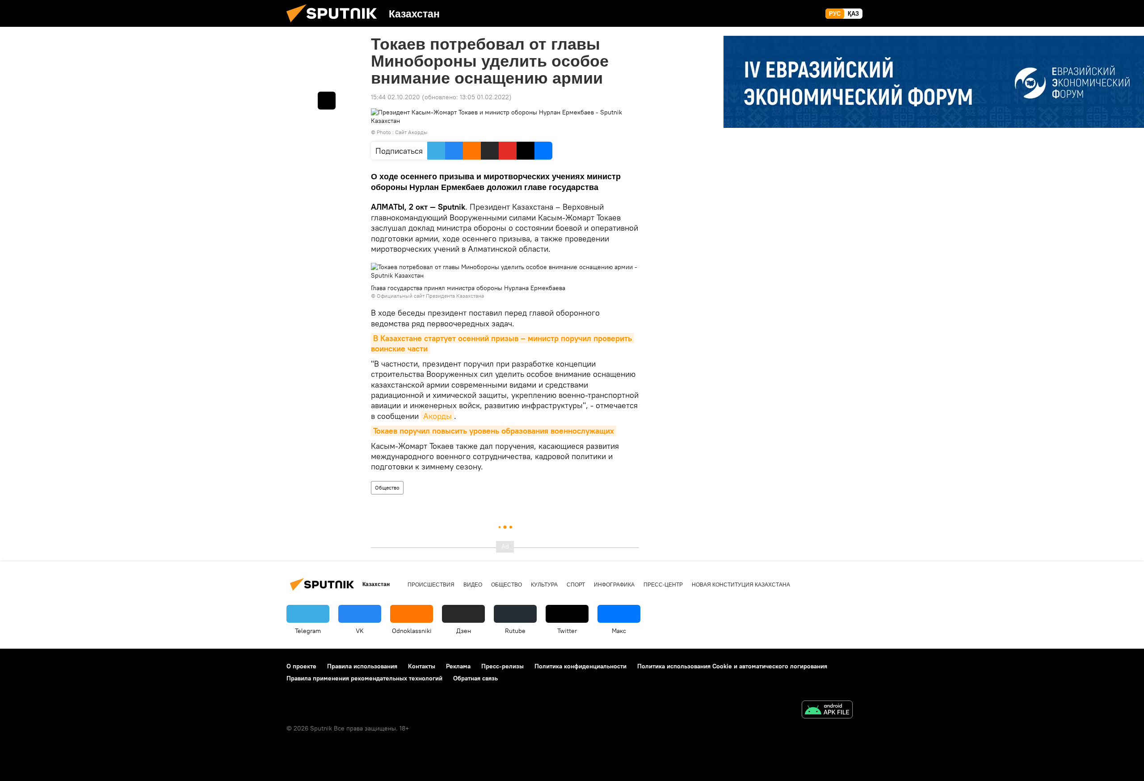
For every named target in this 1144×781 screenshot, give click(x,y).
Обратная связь (475, 678)
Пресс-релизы (502, 666)
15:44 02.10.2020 (395, 97)
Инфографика (614, 585)
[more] (327, 101)
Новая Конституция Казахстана (741, 585)
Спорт (576, 585)
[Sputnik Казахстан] (335, 25)
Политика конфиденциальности (580, 666)
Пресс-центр (663, 585)
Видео (472, 585)
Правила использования (362, 666)
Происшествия (431, 585)
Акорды (437, 416)
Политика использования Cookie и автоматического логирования (732, 666)
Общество (387, 487)
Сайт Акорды (411, 132)
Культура (544, 585)
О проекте (301, 666)
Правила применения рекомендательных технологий (364, 678)
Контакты (421, 666)
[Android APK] (827, 711)
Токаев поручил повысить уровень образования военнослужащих (493, 431)
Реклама (458, 666)
